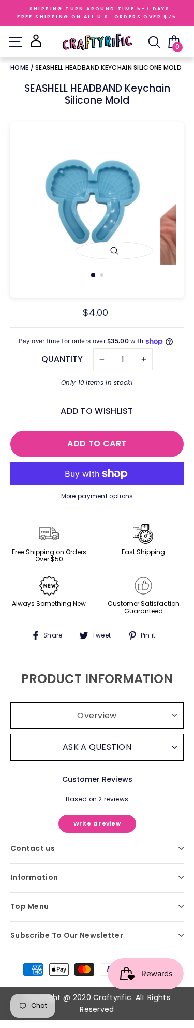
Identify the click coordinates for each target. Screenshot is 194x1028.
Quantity (62, 359)
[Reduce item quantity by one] (102, 359)
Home (20, 67)
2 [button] (103, 276)
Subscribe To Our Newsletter (66, 935)
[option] (97, 202)
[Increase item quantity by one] (144, 359)
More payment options (97, 496)
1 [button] (93, 275)
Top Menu (29, 906)
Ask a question (97, 747)
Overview (96, 715)
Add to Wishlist (97, 411)
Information (34, 877)
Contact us (32, 848)
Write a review (97, 823)
